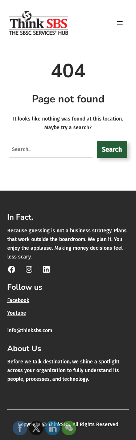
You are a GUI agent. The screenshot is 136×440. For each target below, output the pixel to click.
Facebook (18, 300)
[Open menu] (119, 23)
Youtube (16, 313)
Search (112, 150)
